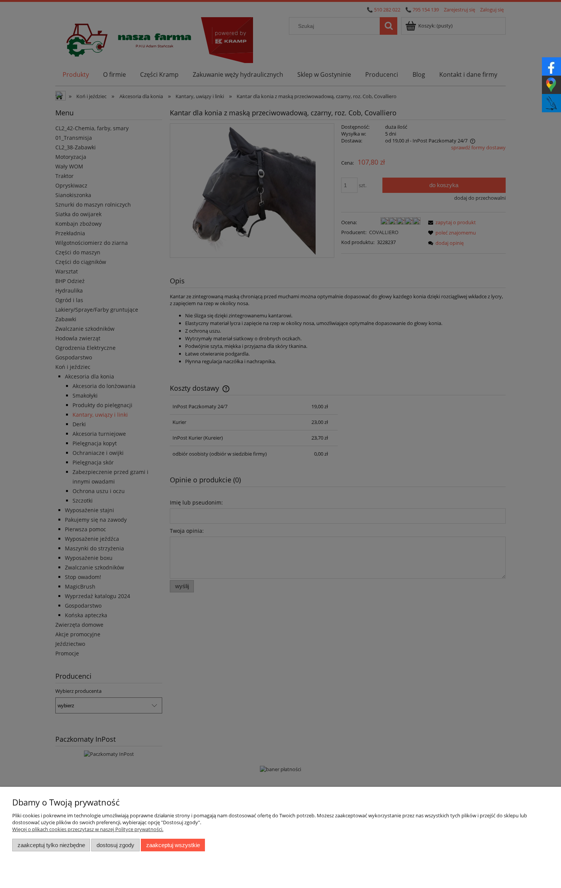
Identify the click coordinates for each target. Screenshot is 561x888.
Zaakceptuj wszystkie (173, 845)
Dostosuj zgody (115, 845)
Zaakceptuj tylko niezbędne (51, 845)
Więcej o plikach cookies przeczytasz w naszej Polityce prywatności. (87, 829)
